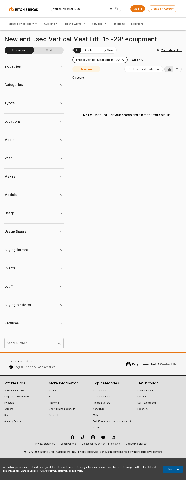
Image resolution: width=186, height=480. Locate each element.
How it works (73, 23)
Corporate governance (16, 396)
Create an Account (162, 8)
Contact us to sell (146, 403)
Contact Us (168, 364)
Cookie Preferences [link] (137, 444)
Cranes (97, 427)
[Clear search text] (111, 9)
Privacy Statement (45, 444)
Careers (8, 409)
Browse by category (21, 23)
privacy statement (59, 470)
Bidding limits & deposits (62, 409)
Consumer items (102, 396)
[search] (59, 343)
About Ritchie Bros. (14, 390)
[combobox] (143, 69)
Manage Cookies (29, 470)
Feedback (142, 409)
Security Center (12, 421)
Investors (9, 403)
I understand (173, 469)
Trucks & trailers (101, 403)
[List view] (177, 69)
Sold (49, 50)
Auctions (49, 23)
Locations (137, 23)
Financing (119, 23)
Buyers (52, 390)
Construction (100, 390)
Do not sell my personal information (101, 444)
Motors (97, 415)
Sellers (52, 396)
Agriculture (98, 409)
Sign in (137, 8)
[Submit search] (117, 9)
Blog (6, 415)
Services (97, 23)
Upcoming (19, 50)
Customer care (145, 390)
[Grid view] (168, 69)
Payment (53, 415)
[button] (100, 60)
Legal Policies (68, 444)
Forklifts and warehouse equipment (112, 421)
